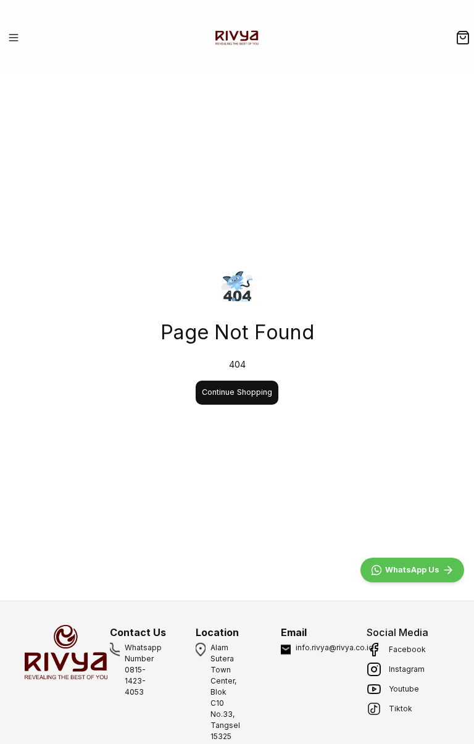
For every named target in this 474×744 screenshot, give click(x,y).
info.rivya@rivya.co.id (334, 647)
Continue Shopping (237, 392)
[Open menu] (13, 38)
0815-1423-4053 (135, 680)
